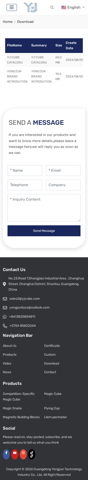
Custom (50, 355)
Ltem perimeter (55, 417)
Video (7, 363)
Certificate (52, 346)
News (7, 372)
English (73, 7)
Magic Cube (52, 394)
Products (9, 355)
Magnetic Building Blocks (21, 417)
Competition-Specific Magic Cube (19, 396)
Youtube (14, 454)
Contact (50, 372)
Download (51, 363)
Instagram (23, 454)
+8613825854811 (22, 317)
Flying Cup (52, 408)
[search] (52, 7)
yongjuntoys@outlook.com (29, 308)
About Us (9, 346)
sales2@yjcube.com (24, 299)
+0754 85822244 (22, 326)
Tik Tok (31, 454)
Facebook (6, 454)
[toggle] (12, 7)
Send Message (44, 231)
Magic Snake (12, 408)
